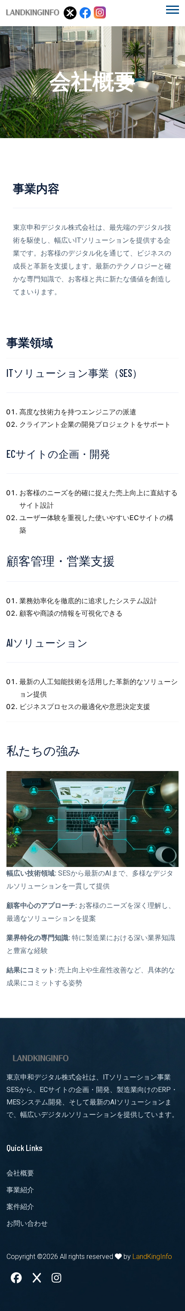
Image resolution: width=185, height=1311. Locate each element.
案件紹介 (20, 1206)
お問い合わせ (27, 1223)
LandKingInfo (152, 1256)
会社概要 (20, 1173)
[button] (172, 8)
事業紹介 (20, 1189)
